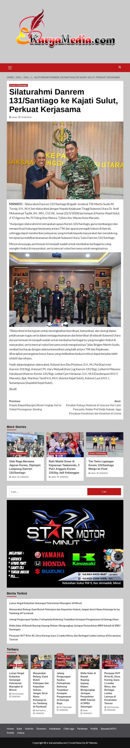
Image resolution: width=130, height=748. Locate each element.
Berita (12, 665)
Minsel (20, 665)
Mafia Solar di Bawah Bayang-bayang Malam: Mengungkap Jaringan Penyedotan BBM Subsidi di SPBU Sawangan (64, 627)
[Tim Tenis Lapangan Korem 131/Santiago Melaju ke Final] (104, 444)
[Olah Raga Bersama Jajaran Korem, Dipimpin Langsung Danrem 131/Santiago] (25, 444)
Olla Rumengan (18, 694)
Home (10, 728)
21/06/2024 (24, 477)
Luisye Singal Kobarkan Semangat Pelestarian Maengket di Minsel (45, 603)
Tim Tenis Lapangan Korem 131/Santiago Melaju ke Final (101, 465)
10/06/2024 (64, 477)
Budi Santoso (41, 710)
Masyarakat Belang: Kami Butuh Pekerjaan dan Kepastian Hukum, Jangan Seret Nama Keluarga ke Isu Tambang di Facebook (64, 611)
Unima (20, 732)
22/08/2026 (63, 710)
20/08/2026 (87, 713)
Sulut (19, 728)
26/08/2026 (16, 697)
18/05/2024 (103, 473)
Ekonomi (41, 728)
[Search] (120, 67)
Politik (94, 728)
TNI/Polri (61, 665)
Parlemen (82, 728)
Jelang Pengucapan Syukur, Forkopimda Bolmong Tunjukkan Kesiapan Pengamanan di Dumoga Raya (63, 619)
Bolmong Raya (64, 658)
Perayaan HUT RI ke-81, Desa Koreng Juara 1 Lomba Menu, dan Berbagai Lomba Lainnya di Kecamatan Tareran (65, 637)
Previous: (35, 405)
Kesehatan (55, 728)
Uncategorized (111, 665)
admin (14, 117)
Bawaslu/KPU (108, 728)
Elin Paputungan (65, 707)
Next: (93, 407)
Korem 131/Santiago (18, 85)
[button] (10, 67)
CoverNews (75, 742)
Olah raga (69, 728)
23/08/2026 (40, 713)
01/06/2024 (26, 117)
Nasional (61, 662)
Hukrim (37, 665)
